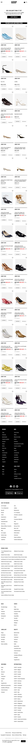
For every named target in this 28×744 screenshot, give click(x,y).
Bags (3, 450)
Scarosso (16, 535)
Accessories (4, 452)
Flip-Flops (16, 620)
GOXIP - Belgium (17, 669)
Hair (2, 669)
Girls (3, 471)
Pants (3, 443)
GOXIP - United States (18, 721)
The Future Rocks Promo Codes (6, 592)
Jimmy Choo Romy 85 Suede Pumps (7, 280)
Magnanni (16, 523)
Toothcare (16, 637)
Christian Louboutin (18, 514)
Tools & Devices (17, 650)
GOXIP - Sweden (17, 716)
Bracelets (3, 637)
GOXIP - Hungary (17, 687)
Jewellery (4, 455)
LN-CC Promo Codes (5, 568)
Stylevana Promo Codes (6, 589)
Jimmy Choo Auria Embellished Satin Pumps (6, 414)
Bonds (2, 512)
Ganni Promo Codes (5, 563)
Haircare (16, 639)
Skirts (3, 446)
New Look (16, 528)
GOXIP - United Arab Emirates (20, 719)
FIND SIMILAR (10, 56)
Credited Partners (17, 478)
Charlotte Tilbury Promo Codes (20, 557)
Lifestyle (16, 657)
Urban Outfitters (17, 537)
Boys (3, 474)
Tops (3, 432)
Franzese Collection (18, 519)
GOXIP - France (17, 676)
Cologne (3, 678)
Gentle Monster (4, 521)
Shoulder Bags (4, 607)
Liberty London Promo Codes (7, 566)
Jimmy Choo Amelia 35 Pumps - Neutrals (5, 148)
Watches (16, 461)
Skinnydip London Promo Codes (6, 586)
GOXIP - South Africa (18, 712)
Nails (15, 644)
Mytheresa (3, 53)
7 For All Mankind (4, 508)
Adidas (15, 508)
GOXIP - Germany (17, 680)
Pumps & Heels (17, 611)
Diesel (15, 517)
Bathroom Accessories (6, 685)
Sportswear (4, 437)
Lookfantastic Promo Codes (7, 570)
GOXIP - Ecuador (17, 674)
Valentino (3, 539)
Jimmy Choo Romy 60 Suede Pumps (7, 246)
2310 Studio (3, 505)
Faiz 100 (2, 81)
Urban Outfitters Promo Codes (7, 595)
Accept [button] (23, 741)
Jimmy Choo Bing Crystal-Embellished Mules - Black (20, 148)
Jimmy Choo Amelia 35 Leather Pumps (19, 49)
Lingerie (4, 461)
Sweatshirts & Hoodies (19, 443)
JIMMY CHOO (3, 45)
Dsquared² (3, 519)
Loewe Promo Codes (18, 568)
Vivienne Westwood (18, 539)
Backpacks (3, 616)
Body (2, 667)
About (15, 469)
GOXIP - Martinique (18, 696)
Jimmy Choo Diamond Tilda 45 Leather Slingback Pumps (7, 380)
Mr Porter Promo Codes (6, 572)
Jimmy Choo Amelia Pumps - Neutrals (7, 180)
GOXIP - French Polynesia (19, 678)
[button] (14, 17)
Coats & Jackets (5, 439)
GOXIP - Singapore (18, 707)
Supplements (17, 659)
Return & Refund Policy (17, 735)
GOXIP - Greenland (18, 685)
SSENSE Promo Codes (18, 585)
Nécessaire (3, 528)
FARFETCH (3, 151)
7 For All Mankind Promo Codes (6, 552)
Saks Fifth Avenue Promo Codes (6, 582)
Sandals (15, 618)
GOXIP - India (17, 689)
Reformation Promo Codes (6, 579)
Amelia (16, 81)
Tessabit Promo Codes (18, 589)
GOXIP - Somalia (17, 710)
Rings (2, 632)
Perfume (16, 653)
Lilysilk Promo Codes (18, 566)
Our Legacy (3, 532)
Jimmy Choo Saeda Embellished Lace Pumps (6, 213)
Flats (15, 607)
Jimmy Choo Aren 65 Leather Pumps (7, 115)
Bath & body (16, 632)
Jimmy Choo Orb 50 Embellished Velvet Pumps (20, 246)
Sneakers (16, 613)
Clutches (3, 611)
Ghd (15, 521)
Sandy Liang (3, 535)
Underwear (16, 459)
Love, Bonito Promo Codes (19, 570)
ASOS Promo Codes (18, 554)
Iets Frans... (3, 523)
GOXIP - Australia (17, 667)
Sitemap (24, 735)
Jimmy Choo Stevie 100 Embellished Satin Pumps (20, 414)
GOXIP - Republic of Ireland (19, 705)
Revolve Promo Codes (18, 579)
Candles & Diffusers (18, 655)
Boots (15, 625)
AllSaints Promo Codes (19, 551)
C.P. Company (17, 512)
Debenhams (3, 517)
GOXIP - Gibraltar (17, 683)
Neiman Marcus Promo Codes (20, 575)
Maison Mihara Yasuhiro (6, 526)
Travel (2, 618)
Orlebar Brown (17, 530)
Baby (3, 469)
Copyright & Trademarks (6, 735)
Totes (2, 609)
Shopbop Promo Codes (19, 581)
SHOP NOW (3, 56)
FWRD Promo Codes (18, 561)
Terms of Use (8, 732)
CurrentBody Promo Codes (19, 559)
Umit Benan (3, 537)
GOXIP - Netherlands (18, 701)
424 (15, 505)
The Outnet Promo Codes (19, 591)
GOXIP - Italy (16, 692)
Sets (2, 680)
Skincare (16, 635)
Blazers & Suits (17, 437)
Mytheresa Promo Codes (6, 575)
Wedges (15, 622)
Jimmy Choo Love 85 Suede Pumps (20, 347)
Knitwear (4, 434)
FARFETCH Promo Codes (6, 561)
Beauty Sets (16, 646)
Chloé (2, 514)
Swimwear (4, 457)
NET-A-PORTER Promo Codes (7, 577)
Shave (2, 674)
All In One (4, 448)
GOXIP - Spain (17, 714)
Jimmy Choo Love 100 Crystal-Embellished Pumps (6, 347)
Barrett (2, 510)
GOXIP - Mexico (17, 698)
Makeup (15, 641)
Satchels (3, 613)
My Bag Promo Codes (18, 572)
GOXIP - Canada (17, 671)
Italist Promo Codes (18, 563)
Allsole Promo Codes (5, 554)
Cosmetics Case (17, 648)
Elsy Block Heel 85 (18, 114)
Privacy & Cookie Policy (17, 732)
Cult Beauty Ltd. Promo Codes (7, 559)
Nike (2, 530)
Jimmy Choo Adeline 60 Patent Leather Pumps (19, 280)
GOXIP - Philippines (18, 703)
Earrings (3, 639)
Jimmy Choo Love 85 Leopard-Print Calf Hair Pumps (19, 313)
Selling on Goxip (17, 474)
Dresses (4, 441)
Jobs (15, 471)
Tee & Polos (16, 432)
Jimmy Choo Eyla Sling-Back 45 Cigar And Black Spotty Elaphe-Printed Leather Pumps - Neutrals (20, 180)
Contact (15, 476)
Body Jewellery (4, 644)
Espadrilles (16, 616)
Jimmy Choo (3, 86)
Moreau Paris (17, 526)
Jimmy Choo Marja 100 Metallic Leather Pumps (19, 213)
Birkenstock (16, 510)
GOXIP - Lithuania (18, 694)
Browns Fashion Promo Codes (7, 557)
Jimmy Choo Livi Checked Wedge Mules (6, 313)
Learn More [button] (9, 741)
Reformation (16, 532)
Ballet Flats (16, 609)
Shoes (3, 459)
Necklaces (3, 635)
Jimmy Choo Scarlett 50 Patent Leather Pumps (6, 49)
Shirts (15, 434)
